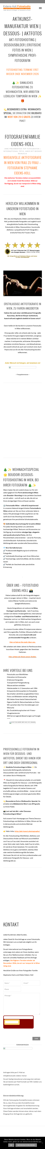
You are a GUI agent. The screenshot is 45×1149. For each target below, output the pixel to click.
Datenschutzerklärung (26, 1145)
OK (11, 1145)
